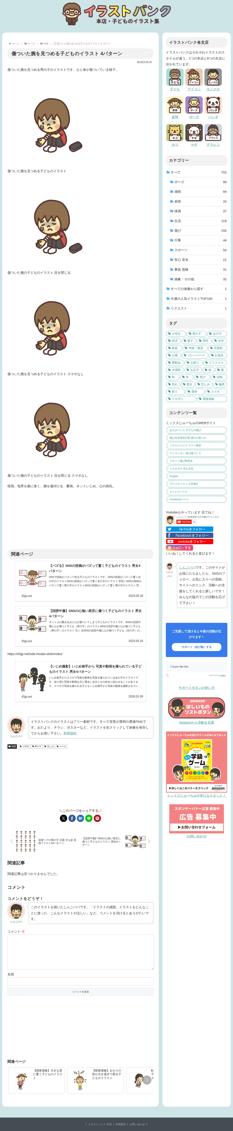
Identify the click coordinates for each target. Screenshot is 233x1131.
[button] (146, 1080)
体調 (13, 746)
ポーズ (194, 117)
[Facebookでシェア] (72, 818)
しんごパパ (187, 567)
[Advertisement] (80, 519)
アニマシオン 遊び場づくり (185, 453)
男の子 (38, 746)
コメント (16, 931)
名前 (10, 974)
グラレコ (213, 145)
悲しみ (50, 746)
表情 (175, 117)
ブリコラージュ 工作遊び (184, 483)
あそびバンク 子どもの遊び (185, 430)
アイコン (194, 89)
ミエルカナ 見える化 (181, 468)
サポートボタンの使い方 (197, 688)
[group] (37, 1080)
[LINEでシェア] (88, 818)
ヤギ (194, 145)
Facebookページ (179, 499)
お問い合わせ (137, 1124)
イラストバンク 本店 (100, 1124)
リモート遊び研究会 (181, 460)
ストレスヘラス (178, 491)
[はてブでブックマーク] (80, 818)
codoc (223, 675)
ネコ (175, 145)
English (174, 476)
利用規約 (70, 733)
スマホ (63, 746)
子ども (175, 89)
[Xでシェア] (63, 818)
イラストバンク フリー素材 (185, 445)
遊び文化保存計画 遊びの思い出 (188, 437)
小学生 (26, 746)
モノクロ (213, 89)
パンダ (213, 117)
